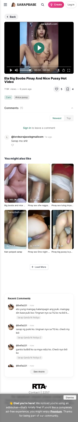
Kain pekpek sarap (13, 252)
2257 (46, 392)
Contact (34, 392)
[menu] (5, 5)
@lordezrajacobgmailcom (27, 136)
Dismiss (70, 397)
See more (39, 371)
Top (69, 118)
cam (8, 97)
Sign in (27, 127)
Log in (71, 4)
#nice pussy (21, 97)
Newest (57, 118)
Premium (56, 411)
